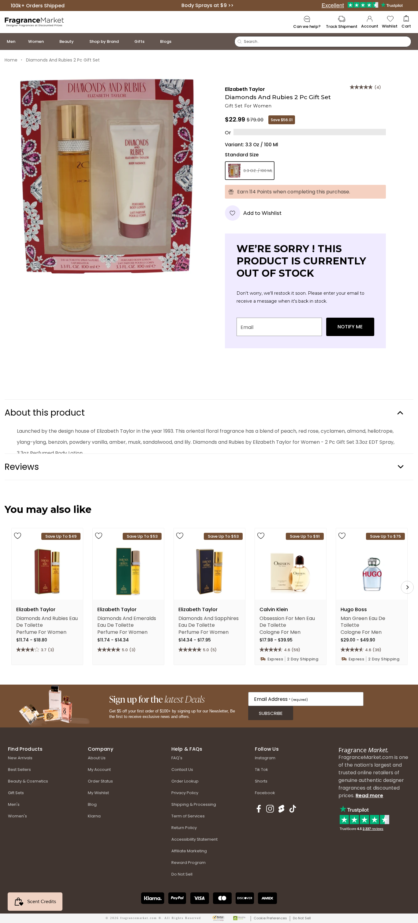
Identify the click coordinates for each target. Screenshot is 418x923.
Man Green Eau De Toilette (363, 621)
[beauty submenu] (80, 41)
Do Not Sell (302, 918)
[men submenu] (21, 41)
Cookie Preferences (270, 918)
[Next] (407, 587)
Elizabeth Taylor (245, 89)
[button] (406, 22)
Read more (369, 795)
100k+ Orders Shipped (38, 5)
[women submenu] (50, 41)
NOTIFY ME (350, 326)
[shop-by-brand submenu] (125, 41)
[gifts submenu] (151, 41)
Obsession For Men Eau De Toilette (287, 621)
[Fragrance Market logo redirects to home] (34, 21)
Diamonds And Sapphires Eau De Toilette (208, 621)
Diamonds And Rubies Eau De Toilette (47, 621)
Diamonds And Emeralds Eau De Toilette (126, 621)
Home (11, 60)
